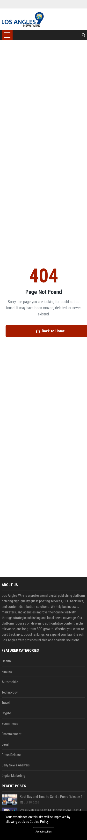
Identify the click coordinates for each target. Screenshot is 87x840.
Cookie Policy (39, 822)
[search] (83, 35)
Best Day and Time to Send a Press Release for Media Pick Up (52, 796)
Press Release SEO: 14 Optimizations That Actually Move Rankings (52, 810)
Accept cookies (44, 831)
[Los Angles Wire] (23, 19)
